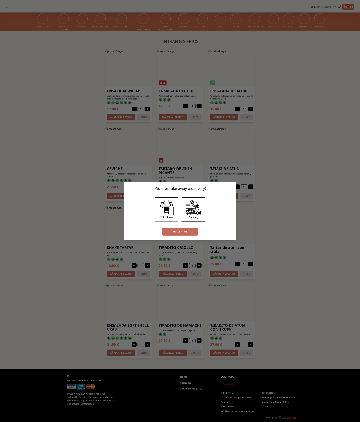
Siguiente (179, 231)
